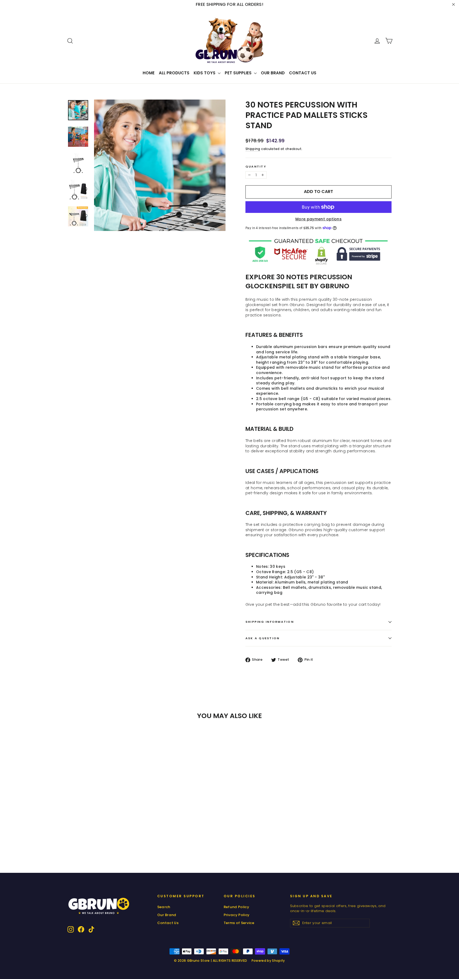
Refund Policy (236, 906)
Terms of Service (239, 922)
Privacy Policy (237, 914)
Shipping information (269, 622)
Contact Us (302, 73)
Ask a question (262, 638)
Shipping (252, 149)
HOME (149, 73)
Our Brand (273, 73)
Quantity (255, 167)
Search (163, 906)
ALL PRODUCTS (174, 73)
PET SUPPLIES (239, 73)
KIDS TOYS (205, 73)
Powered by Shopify (268, 960)
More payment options (318, 219)
